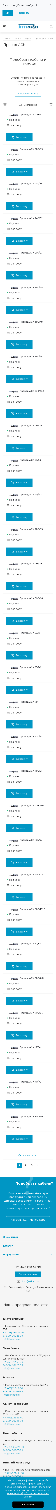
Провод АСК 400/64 (31, 1012)
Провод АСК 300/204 (31, 978)
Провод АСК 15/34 (29, 1047)
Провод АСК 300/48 (31, 321)
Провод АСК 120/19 (30, 183)
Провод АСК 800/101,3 (32, 909)
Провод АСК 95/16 (29, 632)
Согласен (28, 1504)
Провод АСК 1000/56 (31, 805)
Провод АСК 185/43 (30, 840)
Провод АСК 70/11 (29, 701)
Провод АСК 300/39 (31, 149)
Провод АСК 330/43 (30, 736)
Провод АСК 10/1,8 (30, 114)
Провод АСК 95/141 (30, 667)
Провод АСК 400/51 (30, 770)
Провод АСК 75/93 (30, 460)
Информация (11, 1254)
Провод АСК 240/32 (31, 218)
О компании (10, 1237)
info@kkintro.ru (30, 1281)
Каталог (8, 1245)
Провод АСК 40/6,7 (30, 494)
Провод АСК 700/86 (31, 1116)
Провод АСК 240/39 (31, 287)
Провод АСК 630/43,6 (31, 391)
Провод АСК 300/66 (31, 598)
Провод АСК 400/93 (31, 529)
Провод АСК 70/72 (30, 1081)
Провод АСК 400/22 (31, 874)
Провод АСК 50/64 (30, 943)
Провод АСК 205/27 (30, 252)
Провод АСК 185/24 (30, 425)
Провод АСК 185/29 (30, 563)
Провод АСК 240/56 (30, 356)
